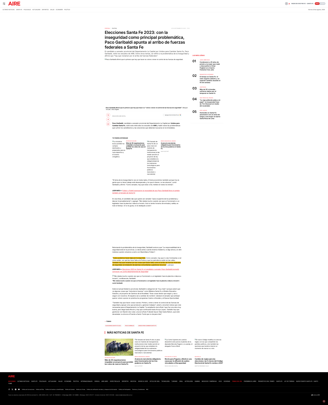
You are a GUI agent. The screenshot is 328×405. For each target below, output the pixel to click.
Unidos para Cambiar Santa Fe (147, 325)
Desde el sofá (143, 381)
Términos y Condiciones (138, 389)
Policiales (27, 9)
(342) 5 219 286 (110, 395)
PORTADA (107, 28)
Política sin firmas (80, 389)
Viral (181, 381)
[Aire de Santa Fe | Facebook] (9, 389)
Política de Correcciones (28, 389)
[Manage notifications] (324, 401)
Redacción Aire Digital (119, 116)
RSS (147, 389)
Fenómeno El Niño (250, 381)
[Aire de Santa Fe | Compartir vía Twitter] (108, 115)
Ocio (220, 381)
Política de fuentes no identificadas (54, 389)
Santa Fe (19, 9)
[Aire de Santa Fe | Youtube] (19, 389)
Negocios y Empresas (209, 381)
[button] (4, 3)
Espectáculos (115, 381)
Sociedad (227, 381)
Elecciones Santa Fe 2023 (113, 325)
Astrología (189, 381)
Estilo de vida (154, 381)
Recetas (133, 381)
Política (67, 9)
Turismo (174, 381)
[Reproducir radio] (286, 3)
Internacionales (87, 381)
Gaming (197, 381)
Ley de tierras (289, 381)
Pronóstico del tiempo (266, 381)
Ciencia (97, 381)
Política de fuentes (70, 389)
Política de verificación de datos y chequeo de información (102, 389)
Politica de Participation (125, 389)
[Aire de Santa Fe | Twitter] (12, 389)
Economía (59, 9)
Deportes (45, 9)
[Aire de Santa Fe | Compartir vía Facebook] (108, 119)
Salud (52, 9)
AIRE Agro (104, 381)
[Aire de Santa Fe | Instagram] (16, 389)
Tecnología (165, 381)
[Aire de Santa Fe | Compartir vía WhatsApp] (108, 124)
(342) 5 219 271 (90, 395)
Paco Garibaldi (129, 325)
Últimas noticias (9, 9)
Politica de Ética (40, 389)
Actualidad (36, 9)
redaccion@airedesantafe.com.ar (123, 395)
